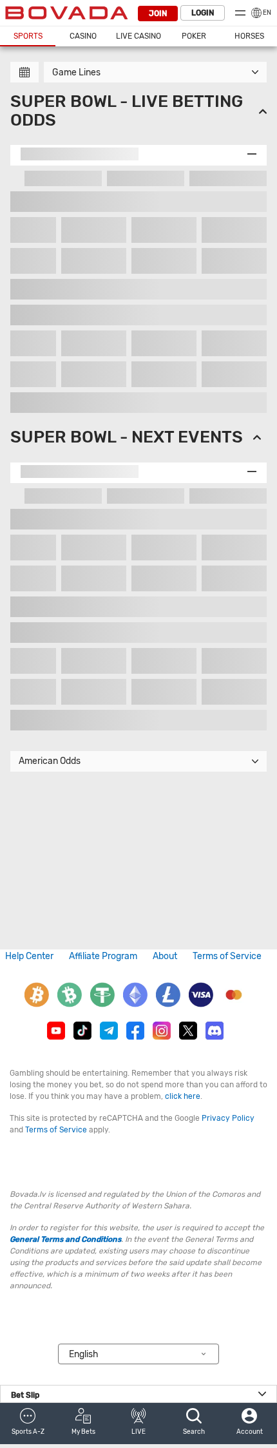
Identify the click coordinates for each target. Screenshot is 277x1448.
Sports (28, 36)
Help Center (29, 956)
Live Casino (138, 36)
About (165, 956)
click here (182, 1096)
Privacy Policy (228, 1118)
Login (202, 12)
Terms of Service (227, 956)
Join (158, 13)
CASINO (83, 36)
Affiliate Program (103, 956)
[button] (27, 1423)
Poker (194, 36)
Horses (249, 36)
